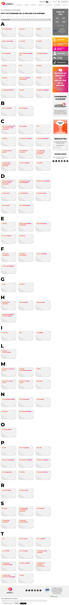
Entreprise (61, 53)
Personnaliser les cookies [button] (7, 603)
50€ (63, 18)
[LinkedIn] (59, 161)
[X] (56, 161)
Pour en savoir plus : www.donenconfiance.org (56, 593)
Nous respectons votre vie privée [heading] (9, 598)
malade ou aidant (60, 48)
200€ (63, 22)
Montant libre (60, 25)
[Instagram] (64, 161)
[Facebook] (53, 161)
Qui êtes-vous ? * (60, 145)
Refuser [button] (16, 603)
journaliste (61, 62)
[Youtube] (62, 161)
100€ (57, 22)
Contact (55, 1)
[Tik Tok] (67, 161)
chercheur (61, 39)
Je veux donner (60, 58)
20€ (57, 18)
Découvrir (60, 89)
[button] (58, 1)
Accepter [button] (23, 603)
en (50, 1)
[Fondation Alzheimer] (7, 3)
